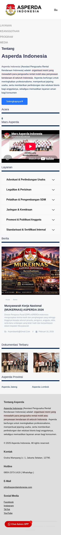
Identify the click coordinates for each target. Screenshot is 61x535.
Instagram (9, 505)
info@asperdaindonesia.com (18, 487)
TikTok (7, 509)
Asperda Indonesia (11, 66)
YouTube (8, 513)
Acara (8, 299)
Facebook (9, 502)
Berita (15, 299)
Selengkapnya (13, 101)
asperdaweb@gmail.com (19, 331)
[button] (57, 270)
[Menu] (55, 10)
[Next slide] (2, 119)
